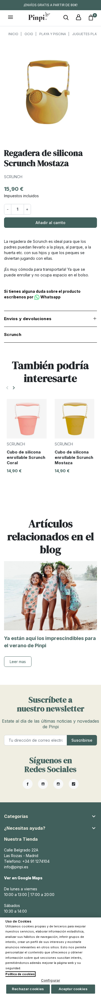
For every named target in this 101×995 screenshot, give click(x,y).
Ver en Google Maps (23, 878)
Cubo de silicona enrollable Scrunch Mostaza (74, 457)
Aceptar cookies (73, 989)
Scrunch (13, 176)
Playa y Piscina (52, 34)
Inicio (13, 34)
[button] (65, 17)
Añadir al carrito (50, 222)
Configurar (50, 980)
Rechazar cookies (28, 989)
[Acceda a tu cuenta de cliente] (78, 17)
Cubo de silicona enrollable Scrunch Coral (26, 457)
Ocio (29, 34)
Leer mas (18, 661)
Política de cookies (20, 974)
